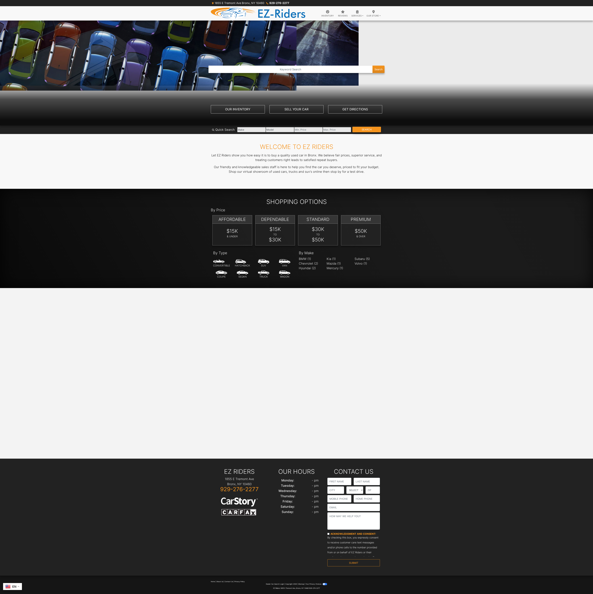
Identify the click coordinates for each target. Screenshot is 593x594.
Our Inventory (237, 109)
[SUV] (263, 263)
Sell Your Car (296, 109)
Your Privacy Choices (314, 584)
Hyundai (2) (307, 268)
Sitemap (301, 584)
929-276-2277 (279, 3)
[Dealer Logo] (258, 13)
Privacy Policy (239, 581)
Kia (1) (331, 259)
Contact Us (229, 581)
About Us (220, 581)
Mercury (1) (335, 268)
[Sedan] (242, 274)
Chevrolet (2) (308, 263)
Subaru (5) (362, 259)
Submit (353, 562)
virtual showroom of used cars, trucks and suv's (277, 172)
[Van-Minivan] (284, 263)
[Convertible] (221, 263)
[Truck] (263, 274)
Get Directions (355, 109)
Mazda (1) (334, 263)
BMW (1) (305, 259)
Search (378, 69)
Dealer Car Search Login (275, 584)
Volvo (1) (361, 263)
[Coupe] (221, 274)
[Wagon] (284, 274)
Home (213, 581)
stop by (335, 172)
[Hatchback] (242, 263)
